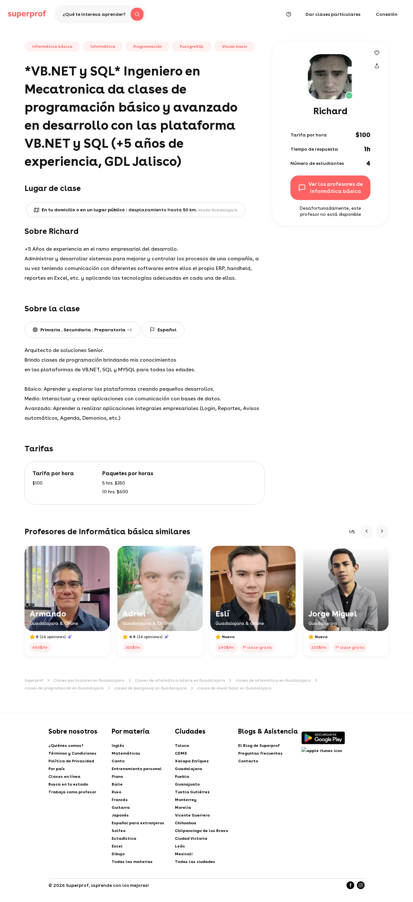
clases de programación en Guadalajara (64, 688)
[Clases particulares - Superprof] (27, 14)
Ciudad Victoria (191, 838)
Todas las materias (132, 861)
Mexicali (184, 854)
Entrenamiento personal (137, 769)
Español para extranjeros (138, 823)
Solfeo (119, 830)
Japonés (120, 815)
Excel (117, 846)
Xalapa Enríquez (192, 761)
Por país (56, 769)
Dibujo (118, 854)
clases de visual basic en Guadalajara (234, 688)
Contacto (248, 761)
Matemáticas (126, 753)
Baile (117, 784)
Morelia (183, 807)
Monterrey (185, 799)
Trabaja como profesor (72, 792)
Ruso (116, 792)
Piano (117, 776)
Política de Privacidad (71, 761)
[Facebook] (350, 885)
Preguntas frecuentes (260, 753)
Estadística (124, 838)
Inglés (118, 745)
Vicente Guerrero (192, 815)
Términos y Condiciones (72, 753)
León (180, 846)
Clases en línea (64, 776)
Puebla (182, 776)
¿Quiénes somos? (66, 745)
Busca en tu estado (68, 784)
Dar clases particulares (333, 14)
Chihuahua (185, 823)
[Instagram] (361, 885)
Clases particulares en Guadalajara (89, 680)
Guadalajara (188, 769)
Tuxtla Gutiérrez (192, 792)
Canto (118, 761)
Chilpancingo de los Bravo (201, 830)
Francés (120, 799)
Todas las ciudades (195, 861)
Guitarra (121, 807)
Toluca (182, 745)
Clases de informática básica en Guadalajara (180, 680)
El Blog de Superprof (259, 745)
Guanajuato (187, 784)
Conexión (387, 14)
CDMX (181, 753)
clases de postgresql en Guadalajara (150, 688)
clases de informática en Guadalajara (273, 680)
